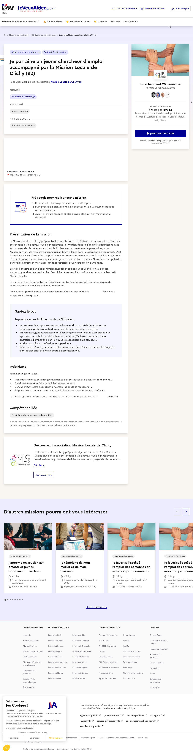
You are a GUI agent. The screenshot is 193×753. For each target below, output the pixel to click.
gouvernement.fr (112, 715)
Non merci (13, 738)
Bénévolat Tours (55, 656)
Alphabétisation (30, 646)
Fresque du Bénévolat (159, 649)
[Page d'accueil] (36, 9)
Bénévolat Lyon (55, 651)
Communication (157, 662)
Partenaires (154, 668)
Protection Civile (106, 673)
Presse (152, 673)
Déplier (37, 465)
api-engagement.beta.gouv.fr (141, 720)
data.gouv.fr (156, 715)
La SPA (102, 651)
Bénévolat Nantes (80, 673)
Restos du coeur (130, 662)
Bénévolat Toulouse (80, 640)
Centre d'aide (155, 635)
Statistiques (155, 687)
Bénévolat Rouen (55, 640)
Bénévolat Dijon (79, 662)
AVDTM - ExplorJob (107, 646)
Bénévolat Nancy (55, 673)
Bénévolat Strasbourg (57, 662)
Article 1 (126, 640)
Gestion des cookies (33, 742)
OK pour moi (55, 738)
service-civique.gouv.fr (108, 720)
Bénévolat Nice (54, 678)
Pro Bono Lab (129, 678)
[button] (6, 747)
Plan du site (143, 737)
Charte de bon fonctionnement (120, 737)
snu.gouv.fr (85, 720)
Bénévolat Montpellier (82, 651)
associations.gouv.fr (90, 726)
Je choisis (34, 738)
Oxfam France (129, 635)
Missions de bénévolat (18, 35)
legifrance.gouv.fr (89, 715)
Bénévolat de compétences (43, 35)
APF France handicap (108, 662)
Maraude (27, 635)
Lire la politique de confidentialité (19, 728)
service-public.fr (135, 715)
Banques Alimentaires (108, 635)
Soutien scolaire (30, 656)
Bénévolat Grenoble (81, 646)
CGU (101, 737)
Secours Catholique (131, 656)
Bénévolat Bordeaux (57, 667)
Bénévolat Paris (54, 635)
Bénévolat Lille (78, 635)
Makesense (103, 640)
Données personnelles (67, 737)
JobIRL (126, 646)
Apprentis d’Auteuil (107, 678)
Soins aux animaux (31, 640)
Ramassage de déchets (33, 651)
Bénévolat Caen (79, 678)
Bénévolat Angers (79, 667)
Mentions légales (88, 737)
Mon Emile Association (133, 673)
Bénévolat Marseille (80, 656)
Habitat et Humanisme (109, 667)
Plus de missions (95, 607)
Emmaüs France (105, 656)
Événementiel (29, 687)
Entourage (127, 667)
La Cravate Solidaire (132, 651)
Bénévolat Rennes (55, 646)
